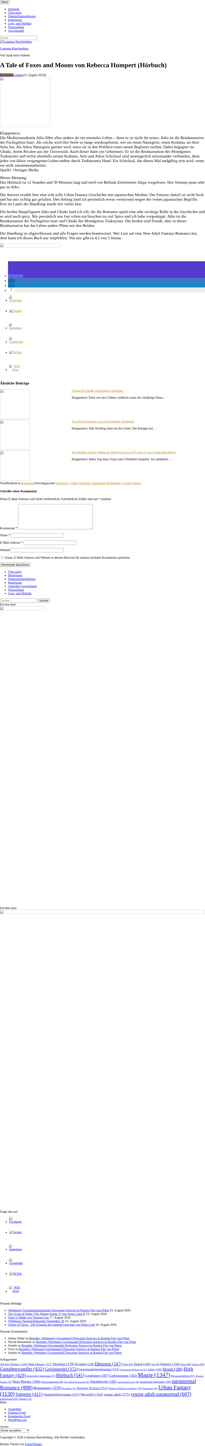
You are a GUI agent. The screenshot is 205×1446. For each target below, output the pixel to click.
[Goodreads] (16, 341)
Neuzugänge (16, 27)
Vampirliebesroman (61, 1394)
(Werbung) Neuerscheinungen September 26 (36, 1321)
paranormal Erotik (128, 1382)
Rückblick (69, 1388)
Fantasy (170, 1364)
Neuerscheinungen (52, 1382)
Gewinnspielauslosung (98, 1369)
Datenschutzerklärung (22, 16)
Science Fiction (92, 1388)
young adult (117, 1394)
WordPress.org (17, 1420)
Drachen (63, 1364)
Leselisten (97, 1376)
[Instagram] (15, 328)
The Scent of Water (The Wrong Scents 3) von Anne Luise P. (46, 1314)
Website (5, 550)
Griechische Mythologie (133, 1369)
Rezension (6, 75)
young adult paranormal (161, 1394)
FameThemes (33, 1444)
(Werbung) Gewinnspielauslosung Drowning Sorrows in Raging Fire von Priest (58, 1310)
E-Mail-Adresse (11, 542)
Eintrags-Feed (17, 1412)
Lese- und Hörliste (19, 23)
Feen (186, 1364)
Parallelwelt (103, 1382)
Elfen (127, 1364)
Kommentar (8, 528)
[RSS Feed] (15, 369)
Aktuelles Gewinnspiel (22, 586)
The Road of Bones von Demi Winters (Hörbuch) (103, 421)
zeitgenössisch (9, 1399)
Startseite (13, 9)
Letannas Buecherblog (14, 48)
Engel (142, 1364)
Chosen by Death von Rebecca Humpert (97, 390)
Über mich (14, 12)
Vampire (29, 1394)
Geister (198, 1364)
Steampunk (150, 1388)
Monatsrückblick (183, 1375)
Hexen (173, 1369)
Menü (5, 2)
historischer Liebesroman (41, 1376)
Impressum (15, 20)
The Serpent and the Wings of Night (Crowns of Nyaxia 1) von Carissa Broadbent (124, 452)
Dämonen (62, 483)
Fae (156, 1364)
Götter (73, 483)
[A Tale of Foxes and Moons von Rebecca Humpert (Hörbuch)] (25, 125)
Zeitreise (25, 1399)
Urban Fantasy (132, 483)
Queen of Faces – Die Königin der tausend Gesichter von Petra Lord (51, 1324)
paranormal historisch (155, 1381)
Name (5, 535)
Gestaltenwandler (22, 1368)
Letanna (18, 75)
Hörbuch (84, 483)
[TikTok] (15, 352)
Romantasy (47, 1388)
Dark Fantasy (40, 1364)
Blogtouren (15, 575)
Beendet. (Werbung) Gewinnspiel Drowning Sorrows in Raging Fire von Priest (79, 1338)
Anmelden (14, 1409)
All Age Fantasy (13, 1364)
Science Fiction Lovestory (125, 1388)
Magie (154, 1375)
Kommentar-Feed (19, 1416)
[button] (15, 276)
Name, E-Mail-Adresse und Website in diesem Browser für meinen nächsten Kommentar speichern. (68, 557)
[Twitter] (15, 311)
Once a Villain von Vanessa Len (28, 1317)
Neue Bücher (26, 1382)
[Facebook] (15, 300)
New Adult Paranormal (77, 1382)
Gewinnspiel (16, 30)
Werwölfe (91, 1394)
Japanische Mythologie (106, 483)
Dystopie (84, 1364)
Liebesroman (123, 1376)
